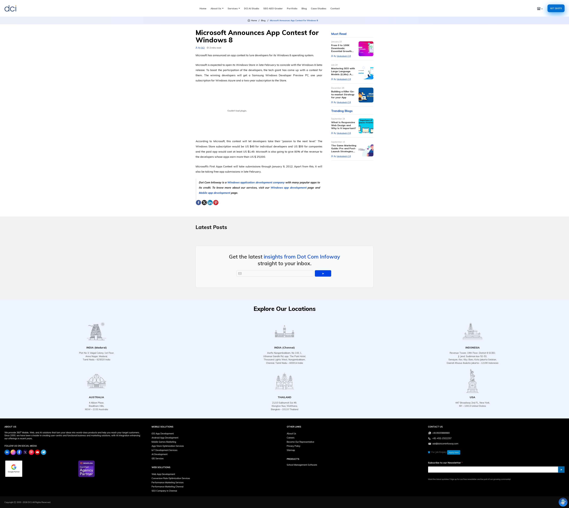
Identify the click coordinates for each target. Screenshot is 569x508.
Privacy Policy (293, 446)
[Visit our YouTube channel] (37, 452)
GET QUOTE (556, 8)
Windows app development (288, 187)
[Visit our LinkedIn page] (7, 452)
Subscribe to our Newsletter (445, 462)
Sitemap (291, 450)
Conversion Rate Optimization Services (171, 478)
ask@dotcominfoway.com (445, 443)
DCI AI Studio (251, 8)
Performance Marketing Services (168, 482)
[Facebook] (198, 202)
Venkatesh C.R (344, 56)
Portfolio (292, 8)
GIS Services (158, 458)
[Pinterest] (215, 202)
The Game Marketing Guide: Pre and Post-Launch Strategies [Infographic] (343, 150)
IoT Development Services (164, 450)
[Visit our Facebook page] (19, 452)
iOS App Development (163, 433)
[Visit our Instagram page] (13, 452)
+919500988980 (441, 433)
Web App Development (163, 474)
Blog (304, 8)
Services (233, 8)
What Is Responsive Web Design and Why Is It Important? (343, 125)
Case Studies (318, 8)
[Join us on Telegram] (43, 452)
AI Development (159, 454)
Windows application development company (255, 182)
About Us (216, 8)
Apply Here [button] (454, 452)
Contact (335, 8)
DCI (203, 47)
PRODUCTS (293, 459)
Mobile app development (214, 192)
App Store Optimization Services (168, 446)
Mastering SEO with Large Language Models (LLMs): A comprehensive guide (343, 73)
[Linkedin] (210, 202)
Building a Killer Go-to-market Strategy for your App (342, 94)
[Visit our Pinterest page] (31, 452)
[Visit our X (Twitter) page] (25, 452)
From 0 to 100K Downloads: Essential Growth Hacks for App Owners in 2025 (341, 51)
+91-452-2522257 (441, 438)
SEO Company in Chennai (164, 490)
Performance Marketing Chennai (167, 486)
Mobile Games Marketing (164, 442)
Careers (290, 437)
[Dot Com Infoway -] (10, 8)
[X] (204, 202)
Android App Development (165, 437)
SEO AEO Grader (273, 8)
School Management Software (302, 465)
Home (203, 8)
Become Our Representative (300, 442)
